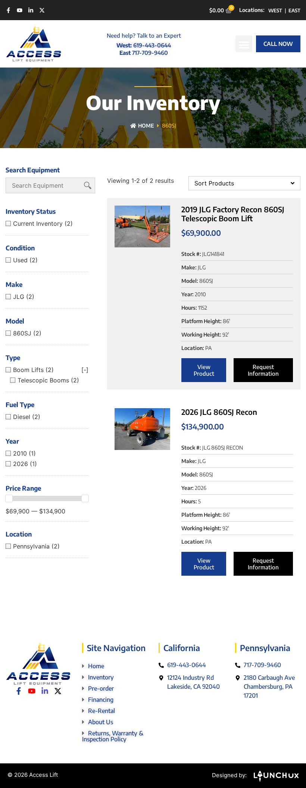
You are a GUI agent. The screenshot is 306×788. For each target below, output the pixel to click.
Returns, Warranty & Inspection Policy (112, 736)
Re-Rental (101, 710)
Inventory (101, 677)
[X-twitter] (42, 10)
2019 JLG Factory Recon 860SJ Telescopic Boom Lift (232, 213)
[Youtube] (19, 10)
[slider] (9, 498)
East (294, 10)
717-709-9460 (150, 52)
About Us (100, 722)
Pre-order (101, 688)
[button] (243, 43)
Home (146, 125)
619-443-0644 (152, 45)
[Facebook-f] (8, 10)
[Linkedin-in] (31, 10)
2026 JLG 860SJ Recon (219, 411)
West (275, 10)
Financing (100, 699)
